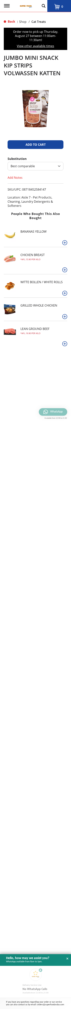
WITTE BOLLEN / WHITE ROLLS (41, 282)
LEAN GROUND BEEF (34, 329)
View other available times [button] (35, 46)
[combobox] (35, 166)
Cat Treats (38, 22)
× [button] (67, 958)
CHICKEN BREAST (32, 255)
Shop (23, 22)
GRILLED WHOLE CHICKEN (38, 305)
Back (11, 21)
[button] (35, 144)
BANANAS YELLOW (33, 231)
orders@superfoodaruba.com (50, 1005)
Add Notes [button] (15, 178)
